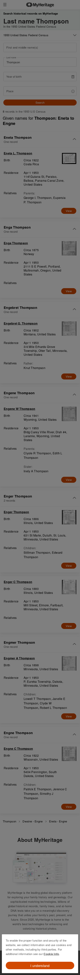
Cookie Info (51, 954)
